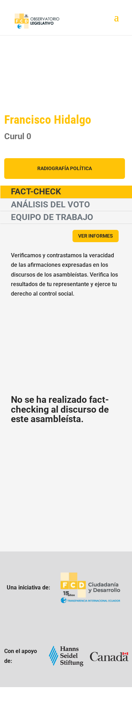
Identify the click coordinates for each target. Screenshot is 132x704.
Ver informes (95, 236)
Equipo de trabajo (52, 217)
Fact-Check (36, 191)
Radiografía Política (64, 168)
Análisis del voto (50, 204)
